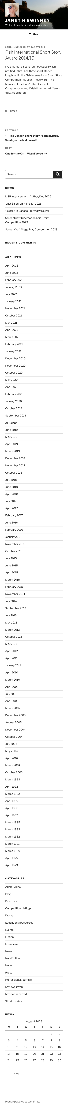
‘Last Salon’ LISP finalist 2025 (23, 203)
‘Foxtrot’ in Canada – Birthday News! (27, 210)
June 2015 (11, 565)
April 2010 (11, 672)
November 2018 (15, 465)
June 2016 (11, 522)
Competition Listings (18, 908)
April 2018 (11, 494)
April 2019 (11, 444)
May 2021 (11, 322)
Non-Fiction (12, 958)
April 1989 (11, 801)
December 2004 (15, 729)
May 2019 (11, 436)
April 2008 (11, 701)
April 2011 (11, 658)
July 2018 (11, 479)
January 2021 (13, 351)
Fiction (9, 937)
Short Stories (13, 1001)
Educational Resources (19, 922)
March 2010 (12, 679)
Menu (36, 34)
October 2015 (13, 551)
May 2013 (11, 622)
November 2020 (15, 365)
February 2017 (14, 515)
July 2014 (11, 601)
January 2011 (13, 665)
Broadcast (11, 901)
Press (8, 972)
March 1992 (12, 793)
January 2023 (13, 287)
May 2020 (11, 379)
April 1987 (11, 815)
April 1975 (11, 858)
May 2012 (11, 644)
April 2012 (11, 651)
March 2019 (12, 451)
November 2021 (15, 308)
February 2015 (14, 586)
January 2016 (13, 537)
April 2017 (11, 508)
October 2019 (13, 408)
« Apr (17, 1073)
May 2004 (11, 751)
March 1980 (12, 851)
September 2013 (15, 608)
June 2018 (11, 487)
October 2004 (14, 736)
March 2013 (12, 629)
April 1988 (11, 808)
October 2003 (14, 772)
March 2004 (12, 765)
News (14, 111)
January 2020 (13, 401)
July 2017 (11, 501)
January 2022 (13, 301)
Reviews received (16, 994)
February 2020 (14, 394)
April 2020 (11, 387)
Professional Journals (18, 979)
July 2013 (11, 615)
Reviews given (14, 987)
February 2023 (14, 280)
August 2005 (13, 722)
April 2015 (11, 572)
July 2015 (11, 558)
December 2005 (15, 715)
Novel (8, 965)
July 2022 (11, 294)
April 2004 (11, 758)
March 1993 (12, 779)
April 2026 (11, 265)
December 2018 (15, 458)
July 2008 (11, 694)
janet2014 (38, 47)
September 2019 (15, 415)
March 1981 (12, 843)
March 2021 (12, 337)
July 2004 (11, 744)
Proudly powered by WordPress (22, 1101)
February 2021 (14, 344)
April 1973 (11, 865)
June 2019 (11, 430)
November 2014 (15, 594)
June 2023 (11, 272)
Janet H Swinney (27, 20)
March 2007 (12, 708)
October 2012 (13, 636)
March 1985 (12, 822)
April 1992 (11, 786)
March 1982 (12, 836)
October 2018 (13, 472)
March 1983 (12, 829)
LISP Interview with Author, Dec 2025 (28, 196)
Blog (8, 894)
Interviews (11, 944)
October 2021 (13, 315)
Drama (9, 915)
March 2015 (12, 579)
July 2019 (11, 422)
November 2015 (15, 544)
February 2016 (14, 529)
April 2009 (11, 686)
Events (9, 929)
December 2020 (15, 358)
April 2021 (11, 329)
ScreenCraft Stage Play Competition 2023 (31, 229)
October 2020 (13, 372)
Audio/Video (13, 886)
